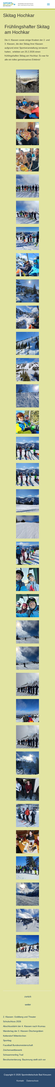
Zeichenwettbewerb (12, 1050)
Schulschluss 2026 (12, 1021)
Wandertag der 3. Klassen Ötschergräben (23, 1031)
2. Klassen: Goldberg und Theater (19, 1017)
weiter (28, 1004)
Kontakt (20, 1081)
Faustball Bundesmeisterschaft (18, 1045)
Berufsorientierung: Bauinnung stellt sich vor (24, 1059)
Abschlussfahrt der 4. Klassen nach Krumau (24, 1026)
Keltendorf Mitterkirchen (14, 1036)
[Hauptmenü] (48, 4)
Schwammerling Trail (13, 1055)
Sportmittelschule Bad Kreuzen (25, 3)
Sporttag (7, 1040)
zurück (27, 996)
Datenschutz (32, 1081)
